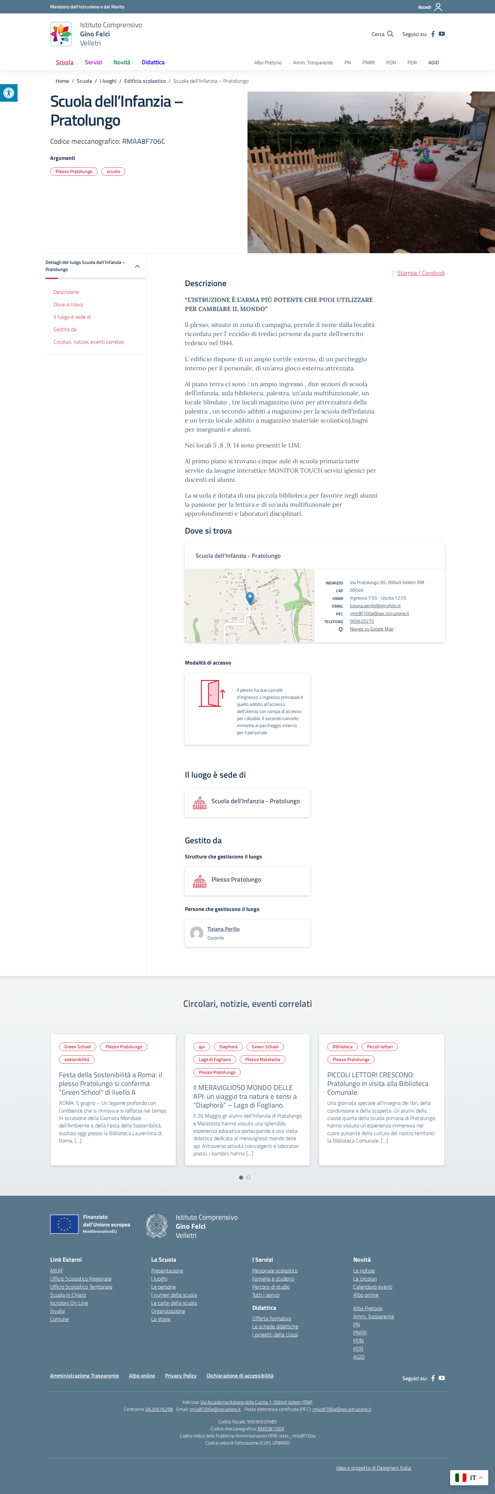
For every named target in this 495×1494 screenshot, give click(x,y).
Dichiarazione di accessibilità (240, 1375)
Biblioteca (343, 1046)
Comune (59, 1319)
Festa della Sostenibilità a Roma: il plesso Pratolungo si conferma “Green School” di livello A (110, 1083)
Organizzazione (168, 1311)
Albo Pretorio (268, 62)
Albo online (365, 1295)
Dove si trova (68, 304)
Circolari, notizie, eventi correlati (89, 342)
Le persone (163, 1287)
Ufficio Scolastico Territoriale (81, 1287)
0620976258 (159, 1409)
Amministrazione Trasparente (84, 1375)
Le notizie (364, 1270)
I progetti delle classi (275, 1334)
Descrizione (66, 292)
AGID (433, 62)
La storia (160, 1319)
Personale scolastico (275, 1270)
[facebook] (433, 34)
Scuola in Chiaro (68, 1295)
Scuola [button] (64, 62)
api (202, 1046)
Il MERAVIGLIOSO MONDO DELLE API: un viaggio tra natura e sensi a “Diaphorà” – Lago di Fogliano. (245, 1096)
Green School (77, 1046)
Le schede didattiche (275, 1326)
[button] (9, 93)
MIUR (56, 1270)
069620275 (362, 620)
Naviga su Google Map (371, 628)
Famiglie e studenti (273, 1279)
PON (391, 62)
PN (347, 62)
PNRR (368, 62)
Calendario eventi (372, 1287)
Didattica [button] (153, 62)
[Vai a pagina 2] (248, 1178)
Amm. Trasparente (313, 62)
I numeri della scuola (174, 1295)
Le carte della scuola (174, 1303)
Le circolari (365, 1279)
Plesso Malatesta (262, 1059)
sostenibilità (76, 1059)
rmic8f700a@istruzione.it (215, 1409)
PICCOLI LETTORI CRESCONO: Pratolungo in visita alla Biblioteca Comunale (378, 1083)
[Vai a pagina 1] (241, 1178)
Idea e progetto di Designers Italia (373, 1468)
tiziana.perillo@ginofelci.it (375, 605)
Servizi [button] (93, 62)
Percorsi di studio (271, 1287)
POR (412, 62)
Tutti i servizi (265, 1295)
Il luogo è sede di (72, 317)
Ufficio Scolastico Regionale (80, 1279)
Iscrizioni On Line (69, 1303)
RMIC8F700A (271, 1428)
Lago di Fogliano (215, 1059)
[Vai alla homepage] (61, 34)
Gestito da (65, 329)
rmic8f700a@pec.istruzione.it (379, 613)
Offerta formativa (271, 1318)
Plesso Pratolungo (74, 171)
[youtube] (442, 34)
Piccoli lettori (380, 1046)
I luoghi (159, 1279)
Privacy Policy (181, 1375)
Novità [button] (121, 62)
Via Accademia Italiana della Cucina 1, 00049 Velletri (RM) (256, 1401)
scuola (113, 171)
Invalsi (57, 1311)
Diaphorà (228, 1046)
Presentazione (167, 1270)
